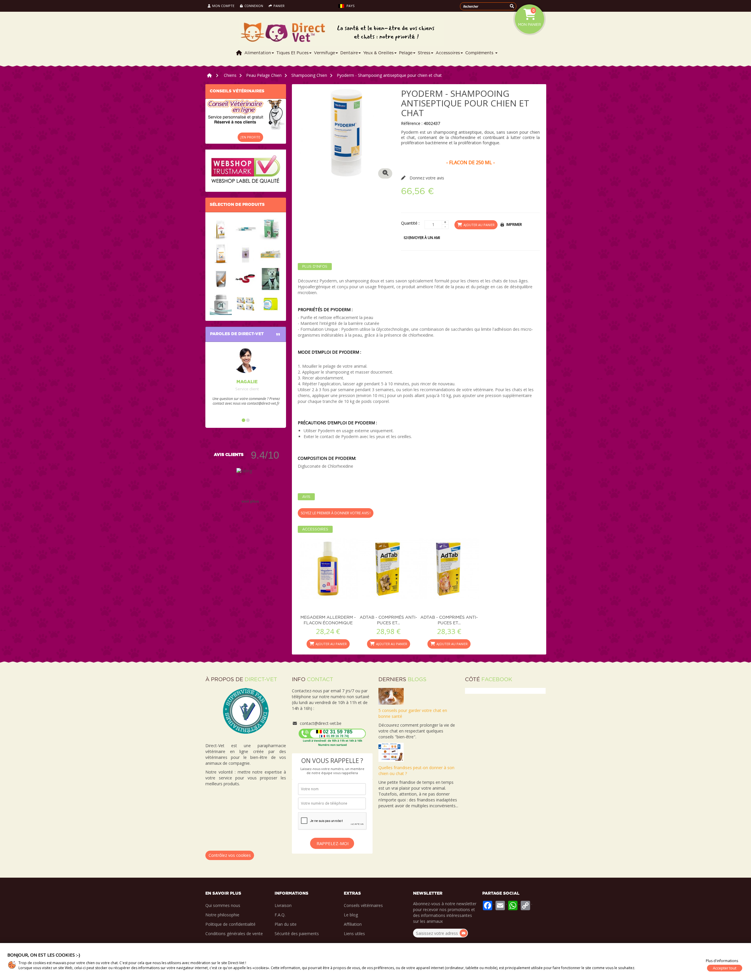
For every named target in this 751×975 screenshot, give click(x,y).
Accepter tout (724, 968)
